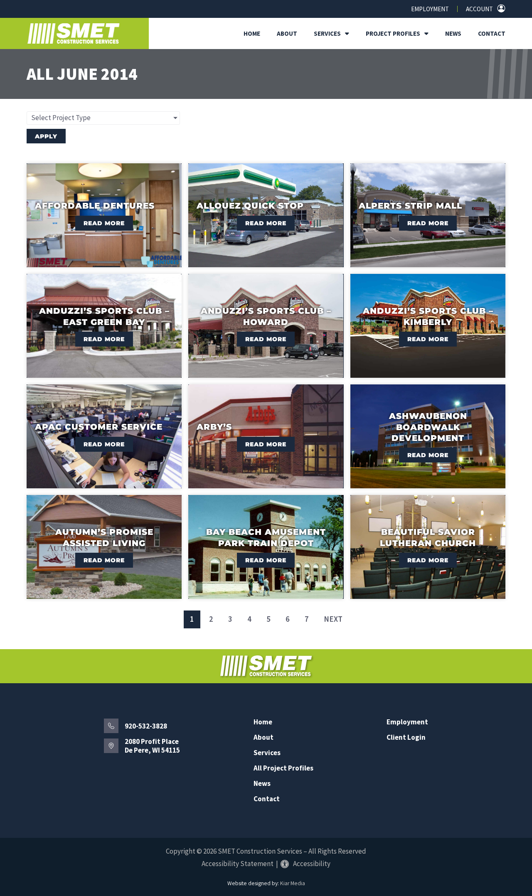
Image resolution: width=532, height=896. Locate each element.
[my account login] (501, 8)
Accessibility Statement (237, 863)
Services (327, 33)
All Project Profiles (283, 768)
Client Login (406, 737)
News (453, 33)
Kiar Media (292, 883)
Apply (46, 136)
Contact (491, 33)
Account (479, 9)
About (287, 33)
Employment (430, 9)
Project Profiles (393, 33)
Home (252, 33)
